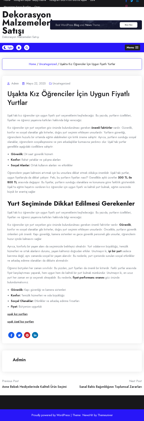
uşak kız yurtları (17, 314)
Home (32, 64)
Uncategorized (48, 64)
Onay (37, 7)
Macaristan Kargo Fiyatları (17, 7)
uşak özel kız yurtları (20, 322)
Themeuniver (105, 415)
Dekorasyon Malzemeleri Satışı (27, 22)
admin (19, 359)
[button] (132, 47)
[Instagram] (126, 6)
